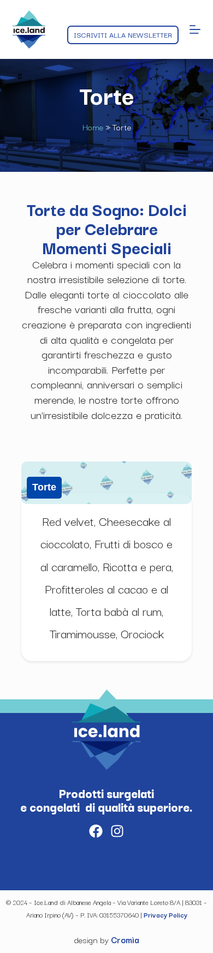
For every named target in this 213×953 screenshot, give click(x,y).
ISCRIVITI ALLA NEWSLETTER (123, 34)
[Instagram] (117, 831)
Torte (44, 487)
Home (92, 126)
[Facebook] (96, 831)
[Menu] (195, 29)
